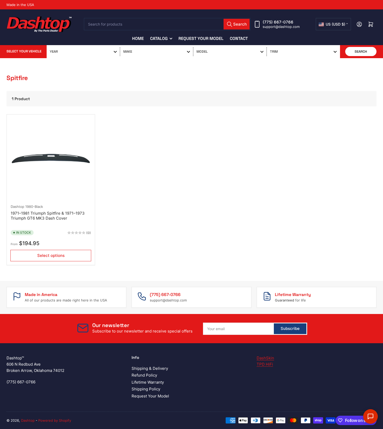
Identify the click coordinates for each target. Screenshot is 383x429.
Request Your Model (201, 38)
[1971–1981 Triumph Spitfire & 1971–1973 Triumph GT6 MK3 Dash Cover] (51, 158)
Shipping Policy (146, 388)
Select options (51, 255)
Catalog (159, 38)
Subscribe (290, 328)
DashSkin (265, 357)
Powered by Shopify (54, 420)
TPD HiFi (265, 364)
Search (361, 51)
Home (138, 38)
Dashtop (17, 206)
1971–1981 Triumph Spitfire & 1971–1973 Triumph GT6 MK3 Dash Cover (48, 216)
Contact (239, 38)
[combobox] (167, 24)
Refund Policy (144, 375)
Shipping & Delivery (150, 368)
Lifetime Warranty (148, 382)
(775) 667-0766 (278, 22)
